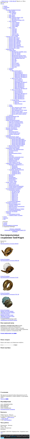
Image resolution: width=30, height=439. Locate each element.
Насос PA (14, 61)
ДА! (2, 432)
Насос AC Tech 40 (16, 54)
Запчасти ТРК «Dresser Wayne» (16, 46)
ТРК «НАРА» (12, 11)
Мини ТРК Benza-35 (19, 96)
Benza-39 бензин (18, 103)
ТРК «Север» (12, 27)
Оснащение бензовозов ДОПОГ (16, 209)
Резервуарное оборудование (12, 148)
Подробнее (7, 259)
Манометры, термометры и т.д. (16, 164)
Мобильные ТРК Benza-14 (21, 75)
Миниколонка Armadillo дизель (19, 51)
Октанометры (12, 177)
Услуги (5, 216)
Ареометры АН (15, 171)
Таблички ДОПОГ (13, 205)
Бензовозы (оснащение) (11, 202)
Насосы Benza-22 (19, 81)
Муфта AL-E (15, 198)
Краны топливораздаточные (13, 120)
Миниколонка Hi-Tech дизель (19, 55)
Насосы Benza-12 (19, 73)
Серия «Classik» (15, 23)
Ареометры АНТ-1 (16, 172)
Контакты (5, 217)
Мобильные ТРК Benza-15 (21, 77)
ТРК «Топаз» (12, 15)
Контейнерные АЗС (11, 117)
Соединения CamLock (14, 190)
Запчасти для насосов (14, 134)
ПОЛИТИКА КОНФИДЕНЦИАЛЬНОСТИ (15, 230)
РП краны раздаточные (14, 126)
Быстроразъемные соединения (13, 188)
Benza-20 (17, 102)
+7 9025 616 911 (4, 1)
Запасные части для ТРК (12, 36)
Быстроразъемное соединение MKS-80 (10, 260)
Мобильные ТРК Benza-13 (21, 74)
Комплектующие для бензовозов (16, 206)
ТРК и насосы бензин (17, 89)
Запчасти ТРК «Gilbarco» (15, 40)
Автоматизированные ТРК (12, 116)
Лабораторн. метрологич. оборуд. (14, 163)
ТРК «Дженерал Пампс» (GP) (16, 17)
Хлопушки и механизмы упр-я (16, 157)
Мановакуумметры (16, 168)
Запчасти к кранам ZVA (14, 124)
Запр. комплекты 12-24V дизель (19, 110)
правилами (13, 436)
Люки (10, 154)
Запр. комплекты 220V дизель (19, 107)
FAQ (4, 219)
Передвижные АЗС (10, 119)
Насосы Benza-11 (19, 72)
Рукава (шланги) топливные (15, 187)
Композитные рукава (14, 185)
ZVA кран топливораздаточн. (16, 121)
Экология (8, 212)
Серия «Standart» (16, 22)
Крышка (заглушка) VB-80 (7, 315)
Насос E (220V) (15, 63)
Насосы (11, 130)
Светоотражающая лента (15, 210)
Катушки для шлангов (11, 127)
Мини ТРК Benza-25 (19, 84)
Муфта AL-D (15, 197)
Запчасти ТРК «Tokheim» (15, 45)
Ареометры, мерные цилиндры (16, 169)
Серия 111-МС (15, 34)
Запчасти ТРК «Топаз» (14, 37)
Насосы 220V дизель (17, 108)
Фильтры (11, 152)
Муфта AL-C (15, 196)
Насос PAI (14, 67)
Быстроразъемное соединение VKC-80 (10, 294)
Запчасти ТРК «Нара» (14, 39)
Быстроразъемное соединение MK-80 (9, 243)
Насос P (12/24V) (16, 64)
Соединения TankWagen (14, 201)
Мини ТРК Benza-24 (19, 83)
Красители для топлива (11, 211)
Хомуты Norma (12, 183)
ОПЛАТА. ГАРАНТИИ (15, 229)
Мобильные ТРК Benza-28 (21, 88)
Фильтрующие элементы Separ (16, 145)
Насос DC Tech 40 (16, 53)
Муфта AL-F (15, 200)
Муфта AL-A (15, 193)
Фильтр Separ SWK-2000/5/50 (19, 140)
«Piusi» (10, 105)
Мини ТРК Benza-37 (19, 97)
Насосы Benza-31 (19, 91)
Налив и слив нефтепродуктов (16, 149)
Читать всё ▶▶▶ (4, 398)
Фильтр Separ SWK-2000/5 (18, 139)
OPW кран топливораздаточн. (16, 122)
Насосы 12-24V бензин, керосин (19, 112)
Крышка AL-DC (15, 192)
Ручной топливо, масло (14, 133)
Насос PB (14, 59)
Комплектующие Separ (14, 146)
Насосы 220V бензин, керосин (19, 113)
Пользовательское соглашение (8, 409)
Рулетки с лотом (13, 181)
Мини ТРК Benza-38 (19, 98)
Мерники (11, 176)
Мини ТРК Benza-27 (19, 87)
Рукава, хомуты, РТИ (11, 182)
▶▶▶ (9, 333)
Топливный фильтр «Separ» (12, 136)
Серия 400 (14, 31)
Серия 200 (14, 30)
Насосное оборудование (12, 129)
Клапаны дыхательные (14, 158)
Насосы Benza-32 (19, 92)
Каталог (5, 8)
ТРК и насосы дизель (17, 78)
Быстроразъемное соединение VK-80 (9, 277)
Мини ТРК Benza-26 (19, 86)
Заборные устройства (14, 159)
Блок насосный (15, 35)
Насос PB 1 (14, 60)
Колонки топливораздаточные (13, 9)
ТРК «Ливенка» (13, 21)
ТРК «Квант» (12, 16)
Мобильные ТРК (10, 49)
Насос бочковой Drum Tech (18, 58)
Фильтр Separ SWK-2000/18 (18, 143)
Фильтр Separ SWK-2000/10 (18, 141)
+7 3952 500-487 (4, 418)
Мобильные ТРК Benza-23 (21, 82)
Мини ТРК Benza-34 (19, 94)
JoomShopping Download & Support (9, 320)
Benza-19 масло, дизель (20, 101)
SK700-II (14, 13)
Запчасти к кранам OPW (15, 125)
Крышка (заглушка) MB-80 (7, 311)
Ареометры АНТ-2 (16, 173)
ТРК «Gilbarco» (12, 12)
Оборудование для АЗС (14, 162)
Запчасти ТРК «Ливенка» (15, 41)
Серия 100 (14, 29)
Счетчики (8, 135)
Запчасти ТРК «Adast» (14, 48)
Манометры (14, 165)
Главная (5, 6)
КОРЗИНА (15, 231)
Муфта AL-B (15, 195)
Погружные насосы (13, 131)
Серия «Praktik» (15, 25)
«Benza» (11, 69)
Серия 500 (14, 32)
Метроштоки (12, 174)
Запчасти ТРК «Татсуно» (15, 44)
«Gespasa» (11, 68)
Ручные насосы (15, 100)
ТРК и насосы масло (16, 70)
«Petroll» (11, 106)
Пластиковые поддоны (14, 214)
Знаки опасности (13, 207)
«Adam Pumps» (12, 50)
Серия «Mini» (15, 26)
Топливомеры (12, 179)
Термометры (15, 167)
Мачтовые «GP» (15, 18)
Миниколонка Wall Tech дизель (19, 56)
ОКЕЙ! (2, 437)
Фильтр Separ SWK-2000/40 (18, 144)
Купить (2, 259)
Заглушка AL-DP (16, 191)
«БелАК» (11, 115)
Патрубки (11, 155)
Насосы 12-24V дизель (17, 111)
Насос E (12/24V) (16, 65)
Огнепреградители (13, 150)
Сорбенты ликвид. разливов (15, 215)
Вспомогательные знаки (15, 204)
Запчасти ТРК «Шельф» (14, 42)
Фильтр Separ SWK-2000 (15, 138)
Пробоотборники (13, 160)
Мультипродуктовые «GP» (18, 20)
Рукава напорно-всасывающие (16, 186)
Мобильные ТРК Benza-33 (21, 93)
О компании (6, 7)
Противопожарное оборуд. (15, 153)
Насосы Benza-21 (19, 79)
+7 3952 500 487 (12, 1)
